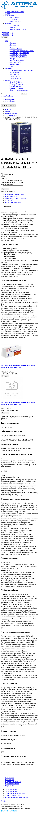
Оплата (12, 27)
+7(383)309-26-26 (7, 35)
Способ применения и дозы (15, 198)
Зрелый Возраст (11, 115)
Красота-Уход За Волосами (19, 53)
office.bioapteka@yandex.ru (15, 793)
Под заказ (5, 189)
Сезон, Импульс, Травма (19, 90)
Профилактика (15, 64)
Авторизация (10, 102)
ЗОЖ (7, 41)
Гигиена (13, 43)
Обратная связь (15, 21)
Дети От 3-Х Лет (16, 82)
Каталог (4, 37)
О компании (9, 16)
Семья (7, 80)
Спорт (12, 66)
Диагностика (14, 45)
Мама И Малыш (15, 86)
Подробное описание (13, 202)
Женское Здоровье (16, 84)
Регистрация (10, 100)
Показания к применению (14, 195)
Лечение (8, 68)
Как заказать (14, 25)
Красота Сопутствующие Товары (22, 51)
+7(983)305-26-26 (7, 33)
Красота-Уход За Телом (18, 57)
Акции (7, 14)
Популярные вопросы (18, 29)
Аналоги (8, 200)
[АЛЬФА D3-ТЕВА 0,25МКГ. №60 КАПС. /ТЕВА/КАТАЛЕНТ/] (21, 154)
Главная (8, 109)
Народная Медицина (17, 60)
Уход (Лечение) (15, 76)
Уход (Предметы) (16, 78)
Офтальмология (15, 62)
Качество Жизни (16, 49)
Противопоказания (12, 197)
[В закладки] (2, 173)
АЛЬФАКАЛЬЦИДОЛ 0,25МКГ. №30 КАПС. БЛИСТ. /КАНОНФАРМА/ (18, 366)
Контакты (13, 19)
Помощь (8, 23)
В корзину (5, 376)
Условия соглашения (12, 795)
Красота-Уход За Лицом (18, 55)
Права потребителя (12, 784)
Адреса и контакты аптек (14, 12)
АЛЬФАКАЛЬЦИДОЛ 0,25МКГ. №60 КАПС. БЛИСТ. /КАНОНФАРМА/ (18, 403)
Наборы (12, 59)
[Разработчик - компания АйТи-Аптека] (9, 811)
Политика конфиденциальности (17, 797)
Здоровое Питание (16, 47)
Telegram (4, 801)
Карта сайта (9, 786)
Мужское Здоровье (16, 88)
